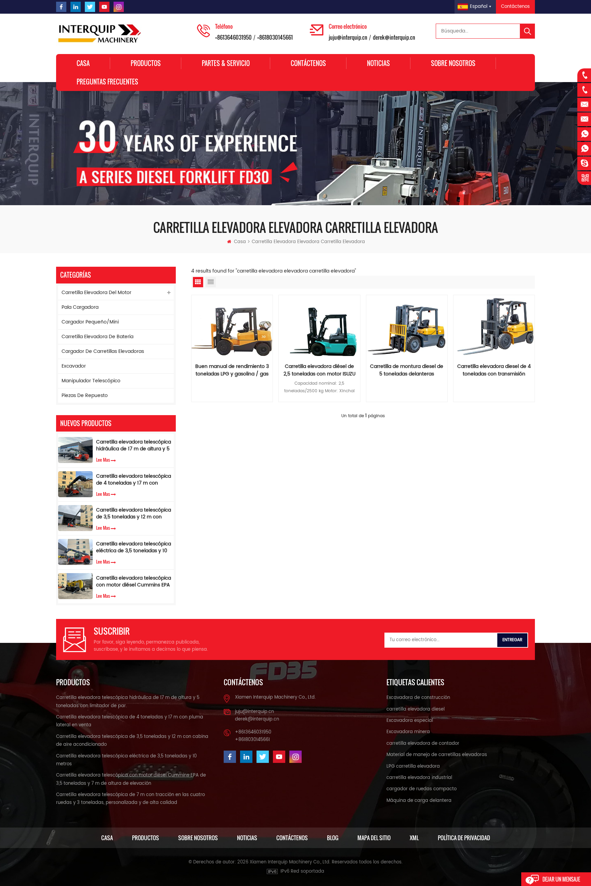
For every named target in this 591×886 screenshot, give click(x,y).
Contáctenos (515, 6)
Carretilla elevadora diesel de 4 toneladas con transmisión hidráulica (494, 370)
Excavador (74, 366)
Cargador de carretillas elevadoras (103, 351)
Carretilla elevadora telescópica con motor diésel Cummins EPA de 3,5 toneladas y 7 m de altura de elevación (133, 582)
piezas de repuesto (85, 395)
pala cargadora (80, 307)
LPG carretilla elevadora (413, 766)
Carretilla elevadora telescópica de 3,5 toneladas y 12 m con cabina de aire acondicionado (133, 513)
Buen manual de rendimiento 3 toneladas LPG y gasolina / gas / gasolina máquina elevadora (232, 370)
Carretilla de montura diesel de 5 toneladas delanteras (406, 370)
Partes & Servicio (226, 63)
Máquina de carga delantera (418, 800)
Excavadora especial (409, 720)
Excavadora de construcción (418, 697)
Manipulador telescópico (91, 381)
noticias (247, 838)
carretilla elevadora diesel (415, 709)
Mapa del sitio (374, 838)
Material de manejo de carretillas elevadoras (436, 754)
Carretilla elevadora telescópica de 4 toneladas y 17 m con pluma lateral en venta (133, 480)
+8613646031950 (233, 37)
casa (107, 838)
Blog (332, 838)
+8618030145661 (275, 37)
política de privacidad (464, 838)
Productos (146, 63)
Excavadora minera (408, 732)
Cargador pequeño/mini (90, 322)
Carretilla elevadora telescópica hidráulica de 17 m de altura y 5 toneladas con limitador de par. (133, 445)
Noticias (378, 63)
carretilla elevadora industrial (419, 777)
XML (414, 838)
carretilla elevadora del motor (96, 292)
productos (145, 838)
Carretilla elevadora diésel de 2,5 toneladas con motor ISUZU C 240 (319, 370)
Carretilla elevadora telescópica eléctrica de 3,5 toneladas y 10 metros (133, 547)
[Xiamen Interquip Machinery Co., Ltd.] (100, 34)
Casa (83, 63)
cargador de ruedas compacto (421, 789)
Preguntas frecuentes (107, 81)
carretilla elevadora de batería (97, 337)
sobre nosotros (453, 63)
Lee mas (103, 459)
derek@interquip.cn (394, 37)
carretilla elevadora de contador (422, 743)
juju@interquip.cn (348, 37)
